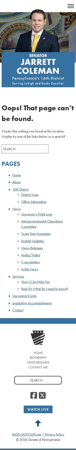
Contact (17, 310)
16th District (20, 189)
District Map (29, 194)
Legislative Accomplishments (32, 303)
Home (16, 175)
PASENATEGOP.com (26, 434)
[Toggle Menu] (70, 6)
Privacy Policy (54, 434)
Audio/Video (30, 255)
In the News (29, 269)
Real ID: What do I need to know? (44, 289)
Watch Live (38, 409)
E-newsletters (30, 262)
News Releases (32, 248)
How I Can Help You (35, 282)
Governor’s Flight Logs (36, 214)
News (16, 209)
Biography (38, 357)
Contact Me (38, 367)
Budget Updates (32, 241)
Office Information (33, 202)
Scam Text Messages (35, 233)
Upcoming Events (24, 296)
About (16, 182)
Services (18, 276)
